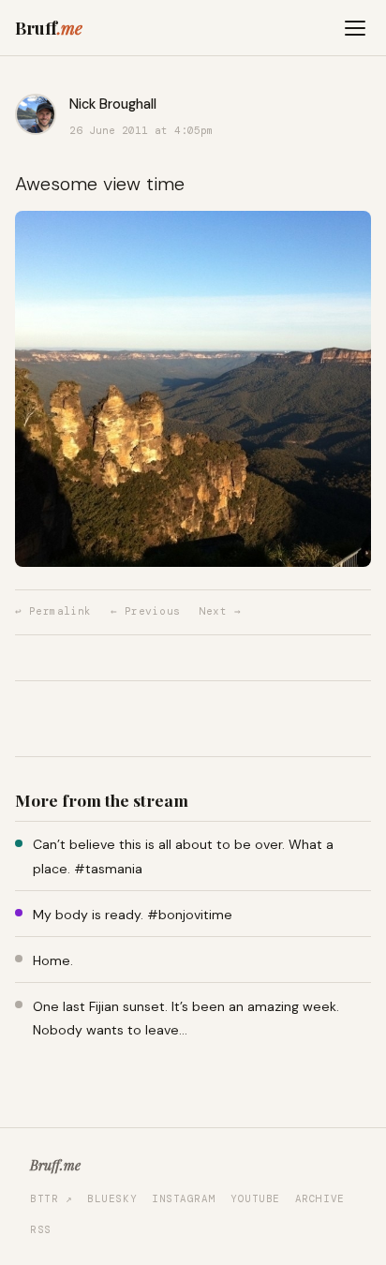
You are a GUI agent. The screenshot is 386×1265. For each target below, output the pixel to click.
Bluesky (112, 1198)
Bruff (48, 27)
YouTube (255, 1198)
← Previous (145, 611)
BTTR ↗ (51, 1198)
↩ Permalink (53, 611)
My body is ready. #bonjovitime (132, 914)
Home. (53, 960)
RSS (41, 1229)
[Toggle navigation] (355, 28)
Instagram (183, 1198)
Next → (220, 611)
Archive (320, 1198)
